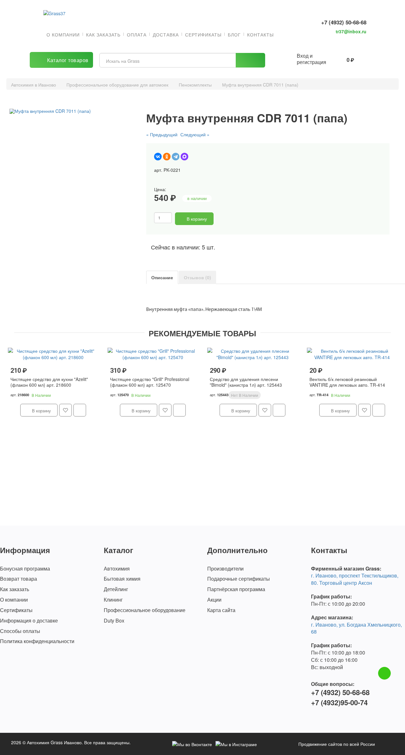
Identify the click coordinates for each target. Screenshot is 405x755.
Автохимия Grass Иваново (54, 742)
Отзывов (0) (197, 277)
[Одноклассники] (167, 156)
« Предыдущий (162, 134)
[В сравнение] (230, 219)
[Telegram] (175, 156)
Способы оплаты (20, 631)
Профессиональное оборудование (144, 610)
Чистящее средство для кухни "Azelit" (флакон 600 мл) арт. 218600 (49, 382)
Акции (214, 599)
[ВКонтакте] (158, 156)
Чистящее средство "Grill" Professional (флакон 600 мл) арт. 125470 (149, 382)
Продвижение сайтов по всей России (336, 744)
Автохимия (117, 568)
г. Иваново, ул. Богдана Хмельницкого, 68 (356, 628)
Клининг (113, 599)
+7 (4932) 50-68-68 (343, 22)
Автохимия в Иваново (33, 84)
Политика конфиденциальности (37, 641)
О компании (63, 34)
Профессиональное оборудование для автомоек (117, 84)
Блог (234, 34)
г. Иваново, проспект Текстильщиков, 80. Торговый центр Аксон (354, 579)
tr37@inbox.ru (351, 31)
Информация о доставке (29, 620)
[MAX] (184, 156)
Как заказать (103, 34)
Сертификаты (203, 34)
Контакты (260, 34)
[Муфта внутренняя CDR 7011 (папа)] (71, 111)
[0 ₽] (336, 59)
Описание (162, 277)
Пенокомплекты (195, 84)
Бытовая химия (122, 578)
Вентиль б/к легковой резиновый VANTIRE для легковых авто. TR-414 (347, 382)
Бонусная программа (25, 568)
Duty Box (114, 620)
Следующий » (194, 134)
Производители (225, 568)
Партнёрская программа (236, 589)
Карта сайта (221, 610)
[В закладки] (220, 219)
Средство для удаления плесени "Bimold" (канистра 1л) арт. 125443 (246, 382)
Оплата (136, 34)
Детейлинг (116, 589)
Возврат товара (18, 578)
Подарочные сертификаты (238, 578)
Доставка (166, 34)
